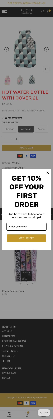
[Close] (47, 172)
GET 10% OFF (26, 238)
